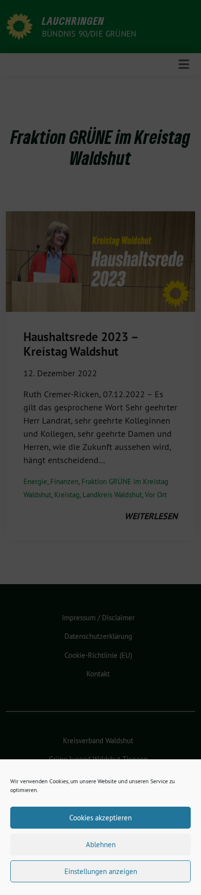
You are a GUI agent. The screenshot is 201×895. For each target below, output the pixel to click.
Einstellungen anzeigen (100, 871)
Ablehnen (101, 844)
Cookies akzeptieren (100, 817)
